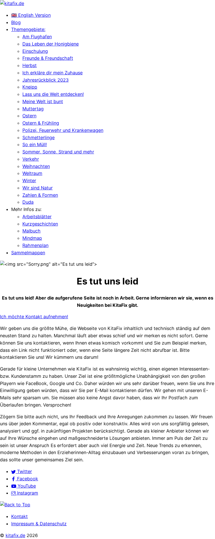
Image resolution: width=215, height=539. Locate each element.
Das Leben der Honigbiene (50, 44)
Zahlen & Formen (40, 195)
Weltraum (32, 173)
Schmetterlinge (38, 137)
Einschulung (35, 51)
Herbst (29, 65)
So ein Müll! (34, 144)
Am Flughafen (37, 36)
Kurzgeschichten (40, 224)
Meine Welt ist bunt (42, 101)
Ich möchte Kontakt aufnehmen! (34, 316)
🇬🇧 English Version (31, 15)
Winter (29, 180)
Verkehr (30, 159)
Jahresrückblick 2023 (45, 80)
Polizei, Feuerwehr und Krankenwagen (62, 130)
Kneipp (29, 87)
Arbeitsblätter (37, 216)
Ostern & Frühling (40, 123)
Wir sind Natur (37, 188)
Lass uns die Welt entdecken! (53, 94)
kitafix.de (15, 535)
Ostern (29, 115)
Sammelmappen (28, 252)
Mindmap (32, 238)
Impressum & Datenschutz (39, 523)
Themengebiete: (28, 29)
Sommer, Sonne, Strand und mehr (58, 152)
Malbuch (31, 231)
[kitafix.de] (12, 3)
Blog (16, 22)
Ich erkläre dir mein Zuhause (52, 72)
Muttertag (33, 108)
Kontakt (19, 516)
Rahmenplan (35, 245)
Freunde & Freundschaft (47, 58)
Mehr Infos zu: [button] (26, 209)
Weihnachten (36, 166)
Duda (28, 202)
